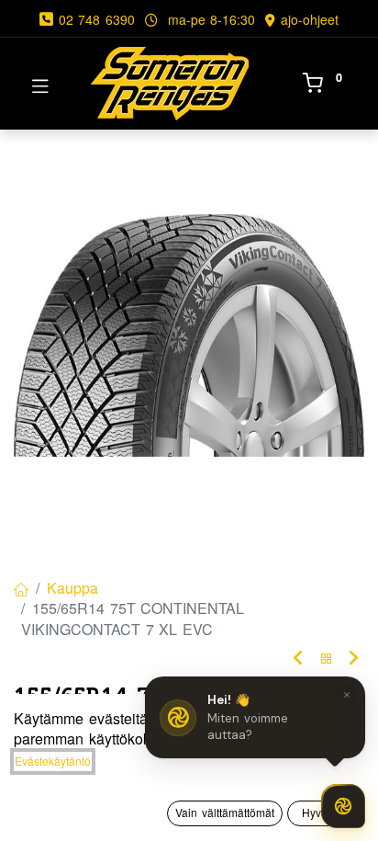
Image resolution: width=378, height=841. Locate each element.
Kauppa (72, 587)
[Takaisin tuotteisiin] (327, 658)
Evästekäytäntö (53, 760)
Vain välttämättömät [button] (224, 812)
